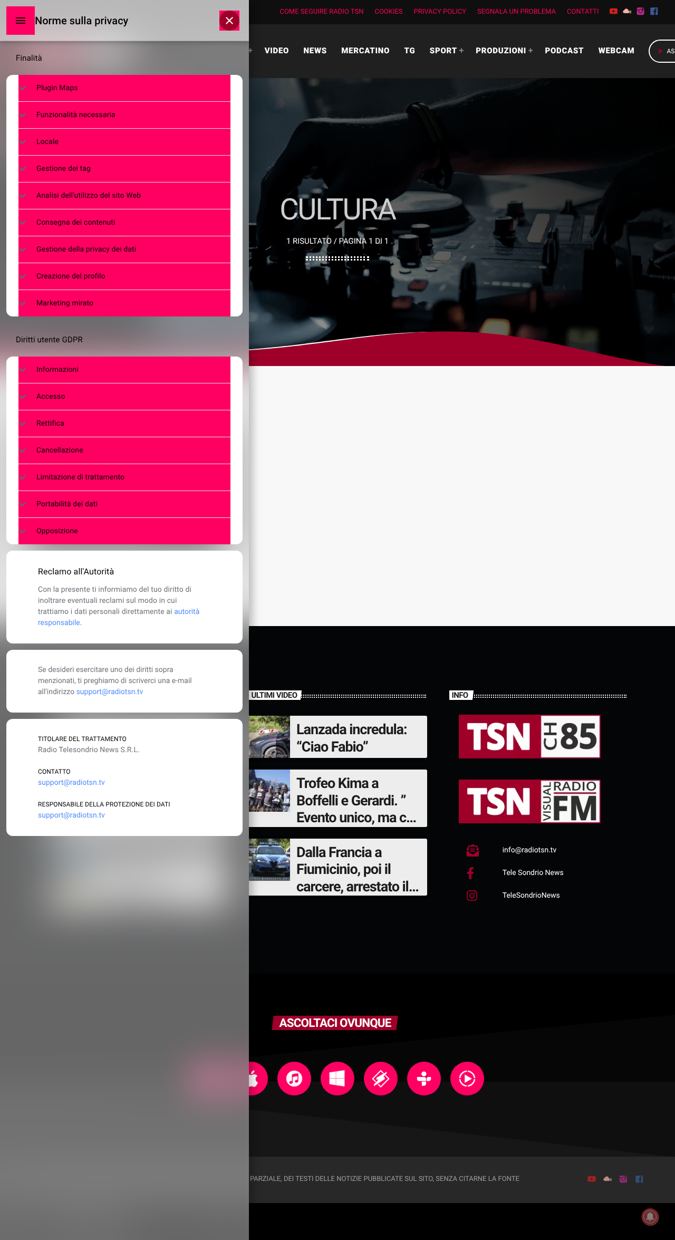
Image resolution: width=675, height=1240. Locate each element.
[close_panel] (229, 21)
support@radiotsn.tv (109, 692)
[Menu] (20, 20)
